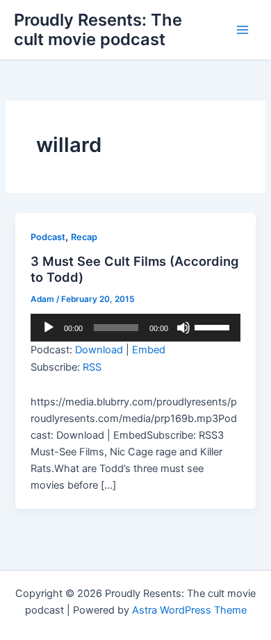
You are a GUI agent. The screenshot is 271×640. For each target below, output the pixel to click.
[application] (135, 328)
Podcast (48, 237)
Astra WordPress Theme (189, 610)
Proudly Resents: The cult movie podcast (98, 29)
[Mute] (183, 328)
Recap (84, 237)
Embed (148, 350)
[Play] (49, 328)
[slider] (214, 326)
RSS (92, 367)
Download (99, 350)
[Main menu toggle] (242, 29)
